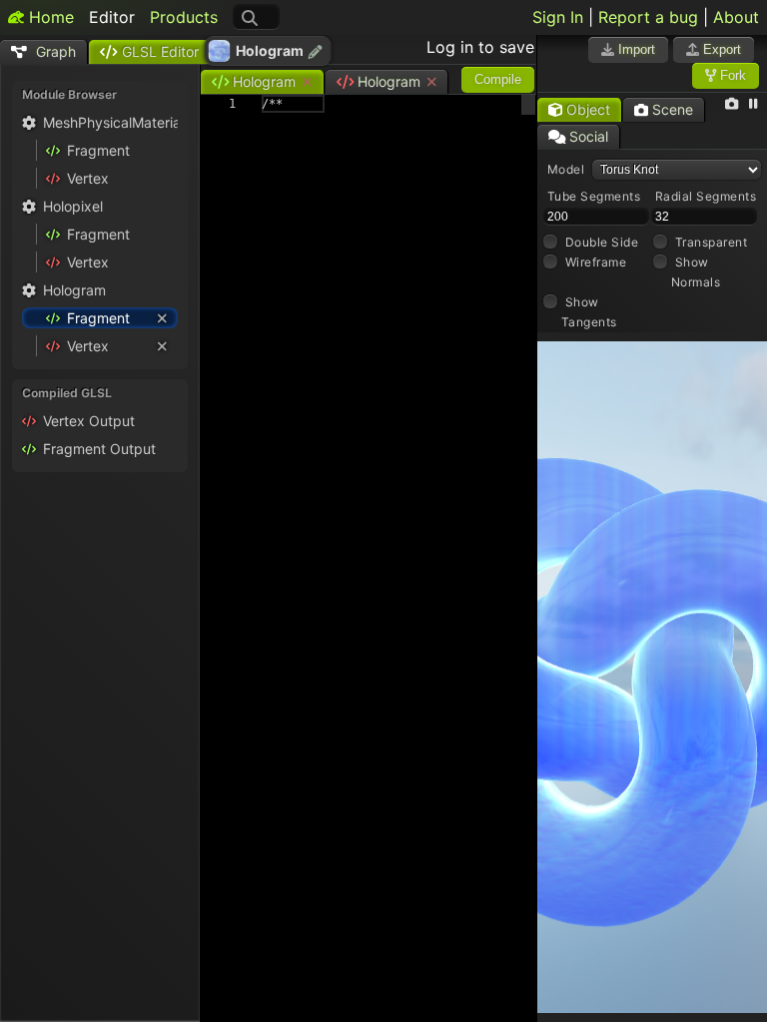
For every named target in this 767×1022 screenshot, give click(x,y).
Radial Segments (706, 196)
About (736, 17)
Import (634, 49)
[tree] (100, 237)
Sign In (557, 17)
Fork (731, 75)
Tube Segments (594, 196)
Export (720, 49)
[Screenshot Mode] (731, 104)
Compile (497, 79)
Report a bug (648, 17)
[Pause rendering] (753, 104)
